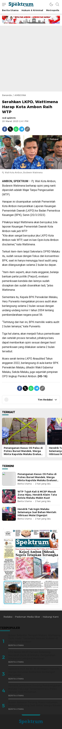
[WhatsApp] (16, 129)
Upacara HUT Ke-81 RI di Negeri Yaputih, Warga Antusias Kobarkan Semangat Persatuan (34, 671)
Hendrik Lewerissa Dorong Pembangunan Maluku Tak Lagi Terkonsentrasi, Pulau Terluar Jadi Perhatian (34, 688)
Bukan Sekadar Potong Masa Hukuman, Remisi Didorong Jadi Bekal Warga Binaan (34, 704)
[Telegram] (21, 129)
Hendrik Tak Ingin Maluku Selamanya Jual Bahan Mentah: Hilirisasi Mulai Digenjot (37, 512)
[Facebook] (4, 129)
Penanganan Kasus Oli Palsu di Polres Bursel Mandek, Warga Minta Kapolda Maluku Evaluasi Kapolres (23, 453)
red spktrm (9, 117)
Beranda (7, 95)
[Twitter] (10, 129)
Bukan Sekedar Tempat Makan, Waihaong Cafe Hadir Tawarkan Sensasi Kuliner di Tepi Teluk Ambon (34, 638)
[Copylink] (27, 129)
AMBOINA (20, 95)
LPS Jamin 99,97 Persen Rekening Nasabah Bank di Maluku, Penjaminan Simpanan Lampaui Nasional (31, 655)
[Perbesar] (31, 167)
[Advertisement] (31, 58)
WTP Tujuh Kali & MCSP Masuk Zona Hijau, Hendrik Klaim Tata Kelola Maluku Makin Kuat (37, 494)
